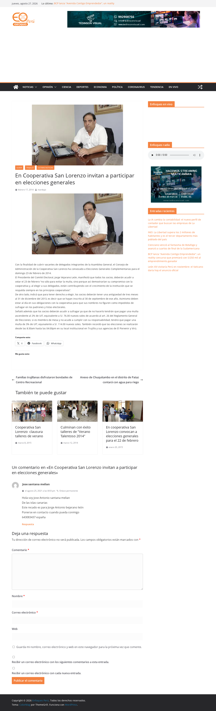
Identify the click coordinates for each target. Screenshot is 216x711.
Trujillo (30, 167)
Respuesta (28, 524)
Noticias (28, 87)
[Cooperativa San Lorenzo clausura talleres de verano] (32, 403)
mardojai (42, 189)
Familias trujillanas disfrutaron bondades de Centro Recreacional (44, 379)
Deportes (82, 87)
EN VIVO (173, 87)
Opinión (48, 87)
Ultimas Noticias (45, 167)
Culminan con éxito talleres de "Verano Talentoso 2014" (76, 431)
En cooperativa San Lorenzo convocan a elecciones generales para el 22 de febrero (122, 434)
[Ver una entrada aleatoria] (200, 87)
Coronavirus (136, 87)
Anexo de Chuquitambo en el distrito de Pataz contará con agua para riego (109, 379)
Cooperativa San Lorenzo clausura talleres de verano (29, 431)
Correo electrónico (25, 612)
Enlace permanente (69, 490)
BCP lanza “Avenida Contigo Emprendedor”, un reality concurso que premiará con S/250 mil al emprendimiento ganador (174, 257)
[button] (35, 87)
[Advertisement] (108, 57)
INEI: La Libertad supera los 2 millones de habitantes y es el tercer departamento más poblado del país (173, 236)
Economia (100, 87)
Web (15, 629)
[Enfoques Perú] (16, 87)
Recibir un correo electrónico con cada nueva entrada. (46, 673)
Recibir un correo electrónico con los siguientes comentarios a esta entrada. (60, 662)
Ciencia (66, 87)
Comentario (20, 550)
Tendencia (156, 87)
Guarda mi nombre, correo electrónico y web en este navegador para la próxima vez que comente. (79, 647)
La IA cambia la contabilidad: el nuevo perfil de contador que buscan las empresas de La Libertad (174, 223)
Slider (19, 167)
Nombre (18, 596)
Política (117, 87)
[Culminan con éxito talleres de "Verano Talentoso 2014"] (77, 403)
